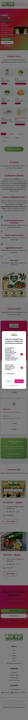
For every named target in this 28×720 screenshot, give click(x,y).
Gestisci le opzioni (14, 385)
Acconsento (19, 381)
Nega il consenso (9, 381)
